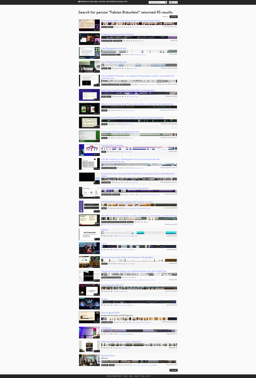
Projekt (112, 365)
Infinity (104, 230)
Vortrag (104, 68)
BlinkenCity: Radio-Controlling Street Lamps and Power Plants (130, 21)
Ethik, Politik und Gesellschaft (110, 84)
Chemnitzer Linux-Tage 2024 (169, 124)
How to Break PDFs (110, 313)
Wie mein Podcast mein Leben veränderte (121, 342)
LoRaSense (106, 328)
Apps (131, 376)
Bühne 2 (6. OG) (125, 84)
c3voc (148, 376)
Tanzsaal (130, 222)
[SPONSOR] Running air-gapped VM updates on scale (127, 202)
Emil (119, 236)
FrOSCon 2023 (173, 151)
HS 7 (118, 54)
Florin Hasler (107, 224)
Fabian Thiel (126, 280)
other (103, 152)
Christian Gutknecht (117, 224)
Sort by (165, 16)
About (126, 376)
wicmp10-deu (117, 41)
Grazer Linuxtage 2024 (170, 208)
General (104, 264)
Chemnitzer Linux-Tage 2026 (169, 68)
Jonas (132, 334)
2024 (103, 96)
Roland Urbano (146, 208)
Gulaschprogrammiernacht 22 (168, 110)
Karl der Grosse (106, 194)
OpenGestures (108, 356)
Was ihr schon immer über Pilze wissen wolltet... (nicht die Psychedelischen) (137, 104)
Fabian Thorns (142, 54)
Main (110, 322)
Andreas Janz (107, 280)
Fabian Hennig (122, 291)
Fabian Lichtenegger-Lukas (131, 208)
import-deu (116, 194)
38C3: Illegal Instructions (170, 26)
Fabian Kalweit (128, 152)
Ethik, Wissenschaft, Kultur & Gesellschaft (114, 222)
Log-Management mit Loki (114, 48)
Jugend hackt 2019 (171, 249)
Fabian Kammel (133, 96)
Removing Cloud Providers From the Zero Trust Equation (128, 90)
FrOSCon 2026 (173, 54)
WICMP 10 (174, 40)
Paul (134, 250)
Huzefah (128, 236)
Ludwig (150, 365)
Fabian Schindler (130, 264)
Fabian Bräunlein (137, 27)
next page (173, 16)
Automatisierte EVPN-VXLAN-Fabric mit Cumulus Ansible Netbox (132, 118)
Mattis (134, 365)
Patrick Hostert (134, 280)
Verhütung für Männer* (112, 285)
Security (104, 27)
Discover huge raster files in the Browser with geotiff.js (127, 257)
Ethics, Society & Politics (109, 168)
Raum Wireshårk (107, 41)
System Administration (108, 54)
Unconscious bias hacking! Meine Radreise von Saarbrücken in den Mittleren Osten (137, 175)
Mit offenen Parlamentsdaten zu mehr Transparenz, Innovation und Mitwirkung (139, 216)
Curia (103, 244)
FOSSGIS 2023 (173, 280)
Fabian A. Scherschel (124, 348)
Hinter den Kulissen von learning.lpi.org (120, 132)
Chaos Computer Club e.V (115, 376)
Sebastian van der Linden (149, 280)
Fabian (142, 41)
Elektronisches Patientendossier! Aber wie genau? (125, 188)
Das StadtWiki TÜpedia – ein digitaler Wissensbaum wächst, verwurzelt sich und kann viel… (137, 77)
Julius (142, 365)
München (104, 365)
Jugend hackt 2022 (171, 236)
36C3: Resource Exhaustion (169, 322)
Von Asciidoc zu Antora (112, 145)
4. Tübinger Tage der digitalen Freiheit (166, 84)
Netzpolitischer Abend (170, 194)
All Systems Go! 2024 (171, 96)
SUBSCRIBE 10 (173, 348)
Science (104, 110)
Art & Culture (106, 182)
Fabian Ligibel (129, 224)
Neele (119, 250)
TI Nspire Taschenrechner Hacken (117, 34)
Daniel (131, 305)
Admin (104, 208)
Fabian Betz (151, 84)
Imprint (136, 376)
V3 (109, 68)
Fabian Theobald (133, 182)
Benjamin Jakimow (117, 280)
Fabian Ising (134, 322)
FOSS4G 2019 (173, 263)
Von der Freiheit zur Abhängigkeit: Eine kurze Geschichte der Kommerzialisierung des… (130, 160)
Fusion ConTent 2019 (171, 291)
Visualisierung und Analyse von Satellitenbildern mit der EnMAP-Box (134, 271)
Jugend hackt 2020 (171, 365)
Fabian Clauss (129, 124)
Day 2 (108, 96)
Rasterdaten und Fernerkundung (111, 277)
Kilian (126, 334)
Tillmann (123, 236)
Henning (120, 305)
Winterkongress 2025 (171, 224)
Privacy (142, 376)
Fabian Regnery (129, 110)
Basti (156, 365)
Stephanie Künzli (154, 194)
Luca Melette (148, 27)
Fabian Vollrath (143, 194)
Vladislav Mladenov (146, 322)
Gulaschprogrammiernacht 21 (168, 167)
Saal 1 (110, 27)
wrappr (104, 299)
